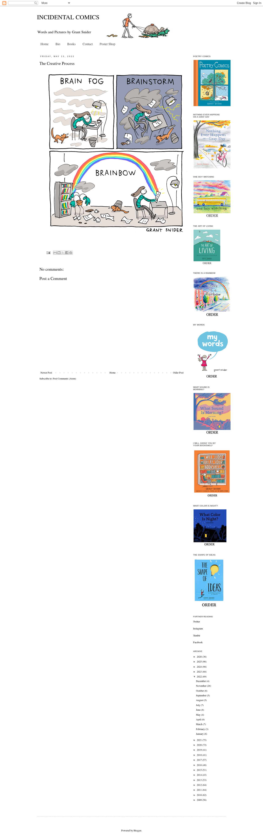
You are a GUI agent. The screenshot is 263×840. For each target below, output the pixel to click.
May (198, 714)
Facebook (198, 642)
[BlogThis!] (59, 253)
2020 (199, 744)
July (198, 705)
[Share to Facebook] (67, 253)
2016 (199, 765)
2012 (199, 784)
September (201, 695)
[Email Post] (48, 252)
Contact (88, 44)
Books (71, 44)
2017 (199, 759)
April (199, 719)
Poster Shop (107, 44)
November (201, 685)
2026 (199, 656)
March (199, 724)
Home (44, 44)
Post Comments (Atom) (64, 378)
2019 (199, 749)
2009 (199, 799)
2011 (199, 789)
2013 (199, 780)
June (198, 709)
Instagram (198, 628)
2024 (199, 666)
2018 (199, 754)
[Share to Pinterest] (71, 253)
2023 (199, 671)
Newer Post (46, 372)
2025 (199, 661)
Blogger (137, 830)
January (200, 733)
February (200, 729)
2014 (199, 774)
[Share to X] (63, 253)
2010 (199, 794)
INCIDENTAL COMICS (68, 17)
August (200, 700)
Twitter (196, 621)
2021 (199, 739)
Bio (57, 44)
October (200, 690)
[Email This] (55, 253)
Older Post (178, 372)
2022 (199, 676)
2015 (199, 769)
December (201, 681)
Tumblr (196, 635)
